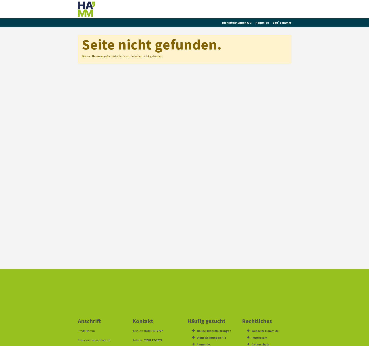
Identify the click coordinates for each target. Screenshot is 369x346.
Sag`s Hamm (282, 22)
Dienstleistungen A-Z (237, 22)
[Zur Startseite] (104, 9)
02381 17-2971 (153, 340)
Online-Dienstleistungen (213, 331)
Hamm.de (262, 22)
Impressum (259, 337)
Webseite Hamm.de (265, 331)
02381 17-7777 (153, 331)
